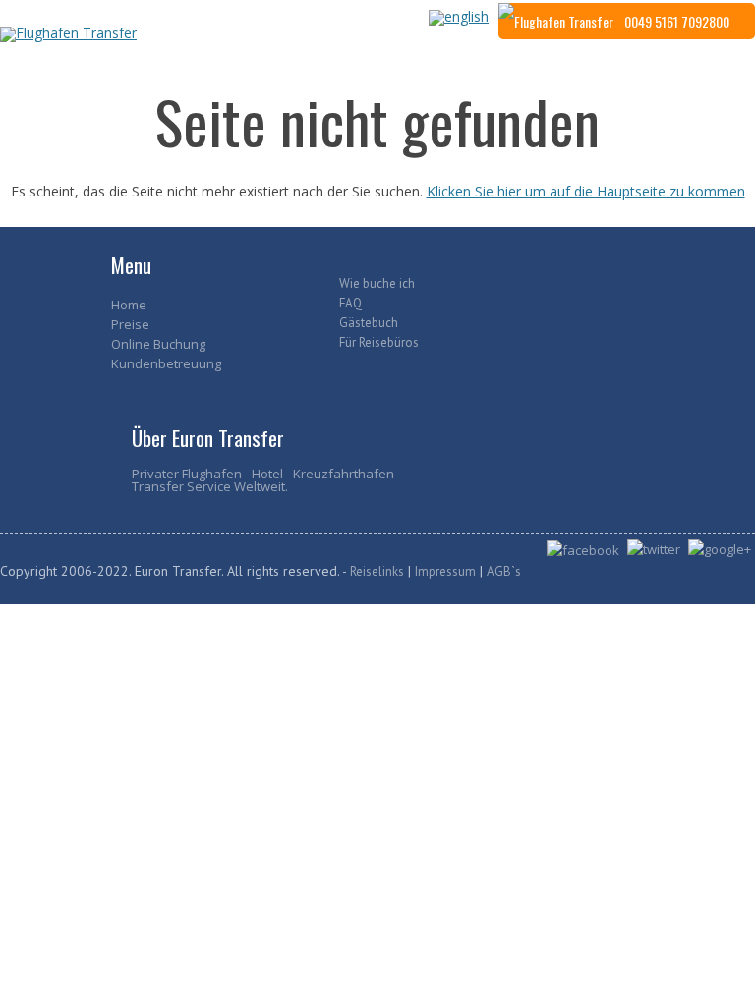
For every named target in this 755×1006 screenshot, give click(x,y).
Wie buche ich (377, 283)
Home (128, 304)
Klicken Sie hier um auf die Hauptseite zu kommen (586, 191)
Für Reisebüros (379, 342)
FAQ (350, 303)
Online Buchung (158, 344)
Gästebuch (368, 322)
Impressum (445, 571)
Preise (130, 324)
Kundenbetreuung (166, 363)
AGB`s (504, 571)
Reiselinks (377, 571)
